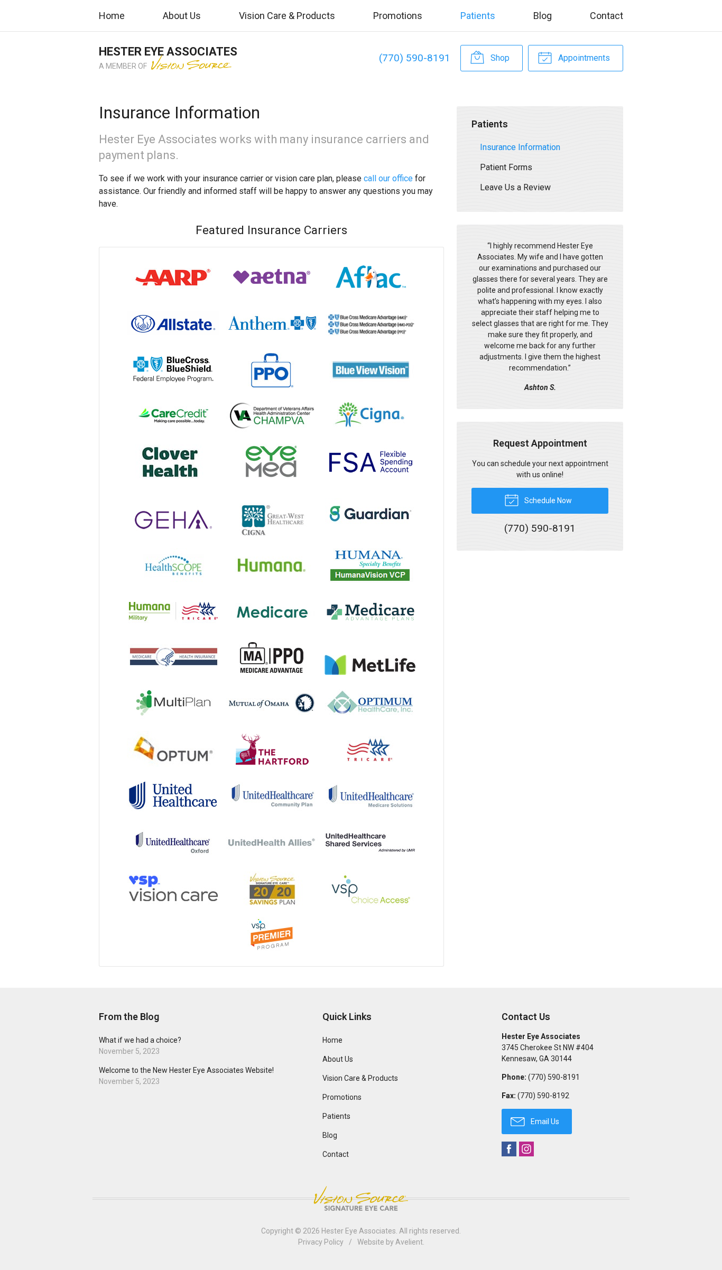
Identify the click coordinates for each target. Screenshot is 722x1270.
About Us (182, 15)
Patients (477, 15)
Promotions (397, 15)
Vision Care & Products (287, 15)
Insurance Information (520, 147)
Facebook (509, 1149)
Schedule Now (547, 500)
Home (112, 15)
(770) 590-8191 (414, 58)
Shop (499, 58)
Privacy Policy (321, 1242)
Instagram (526, 1149)
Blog (542, 15)
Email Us (544, 1121)
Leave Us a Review (515, 187)
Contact (606, 15)
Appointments (583, 58)
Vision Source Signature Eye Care (361, 1198)
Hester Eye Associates (358, 1231)
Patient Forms (506, 167)
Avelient (409, 1242)
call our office (388, 178)
